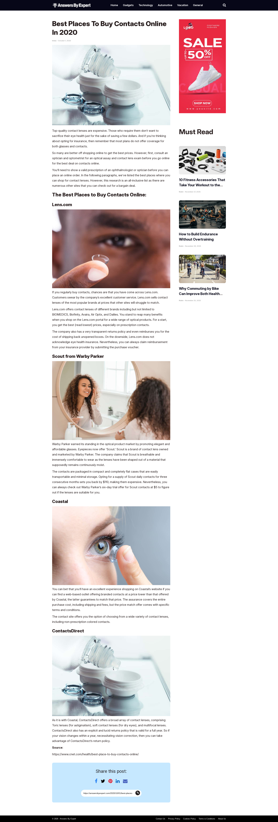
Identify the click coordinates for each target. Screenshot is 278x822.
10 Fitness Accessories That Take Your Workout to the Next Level (202, 185)
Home (114, 5)
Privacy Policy (174, 819)
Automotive (165, 5)
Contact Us (160, 819)
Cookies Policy (189, 819)
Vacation (182, 5)
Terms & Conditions (207, 819)
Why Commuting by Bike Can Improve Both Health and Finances (199, 293)
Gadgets (128, 5)
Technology (146, 5)
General (198, 5)
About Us (222, 819)
